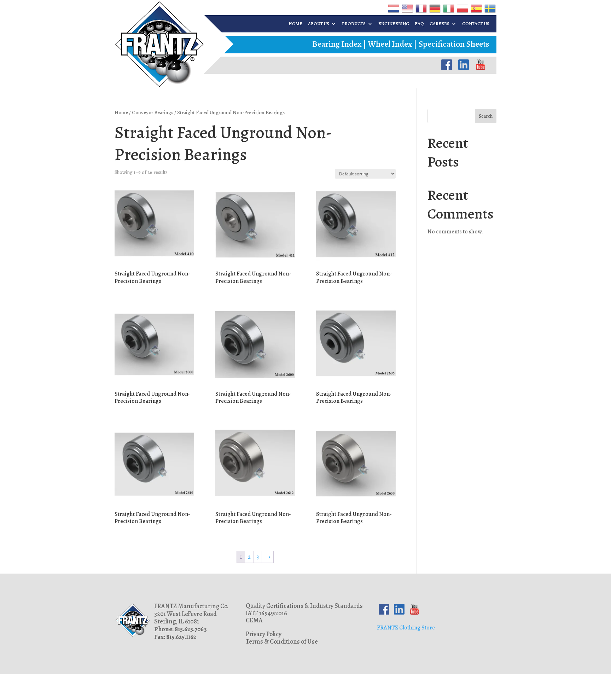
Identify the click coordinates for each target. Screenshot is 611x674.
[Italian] (448, 8)
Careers (439, 24)
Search (486, 116)
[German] (434, 8)
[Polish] (462, 8)
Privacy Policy (263, 634)
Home (295, 24)
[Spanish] (476, 8)
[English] (407, 8)
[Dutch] (393, 8)
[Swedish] (489, 8)
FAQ (419, 24)
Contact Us (475, 24)
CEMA (254, 620)
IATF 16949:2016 (266, 613)
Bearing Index (337, 44)
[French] (420, 8)
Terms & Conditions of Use (282, 641)
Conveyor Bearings (152, 112)
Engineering (393, 24)
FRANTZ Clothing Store (406, 628)
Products (354, 24)
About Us (318, 24)
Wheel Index (390, 44)
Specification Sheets (453, 44)
